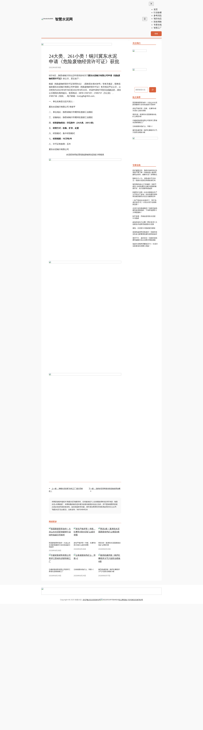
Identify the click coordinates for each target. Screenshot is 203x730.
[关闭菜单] (151, 4)
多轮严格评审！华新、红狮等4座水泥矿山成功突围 (144, 109)
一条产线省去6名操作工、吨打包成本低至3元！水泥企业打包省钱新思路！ (144, 202)
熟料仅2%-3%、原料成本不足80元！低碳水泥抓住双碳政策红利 (144, 179)
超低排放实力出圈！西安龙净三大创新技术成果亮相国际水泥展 (145, 223)
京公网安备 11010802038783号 (131, 600)
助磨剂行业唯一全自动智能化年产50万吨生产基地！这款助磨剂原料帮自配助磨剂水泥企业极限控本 (145, 194)
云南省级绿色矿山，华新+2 (142, 126)
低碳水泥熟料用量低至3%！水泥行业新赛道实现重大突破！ (145, 245)
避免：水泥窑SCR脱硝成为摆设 (144, 228)
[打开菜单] (144, 19)
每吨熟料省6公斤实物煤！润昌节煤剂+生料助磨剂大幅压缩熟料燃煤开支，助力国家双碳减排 (144, 186)
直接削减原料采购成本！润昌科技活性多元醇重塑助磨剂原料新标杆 (145, 233)
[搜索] (152, 89)
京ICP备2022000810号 (92, 600)
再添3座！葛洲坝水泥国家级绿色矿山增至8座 (144, 115)
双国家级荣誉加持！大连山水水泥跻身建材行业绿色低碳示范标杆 (145, 103)
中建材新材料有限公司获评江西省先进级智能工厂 (145, 121)
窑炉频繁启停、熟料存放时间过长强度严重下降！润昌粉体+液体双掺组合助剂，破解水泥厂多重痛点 (145, 172)
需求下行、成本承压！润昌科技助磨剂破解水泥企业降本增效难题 (145, 239)
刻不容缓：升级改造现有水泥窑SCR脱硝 (144, 217)
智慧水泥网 (64, 19)
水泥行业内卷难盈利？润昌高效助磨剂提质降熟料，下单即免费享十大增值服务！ (145, 210)
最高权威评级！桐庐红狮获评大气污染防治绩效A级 (145, 131)
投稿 (156, 34)
